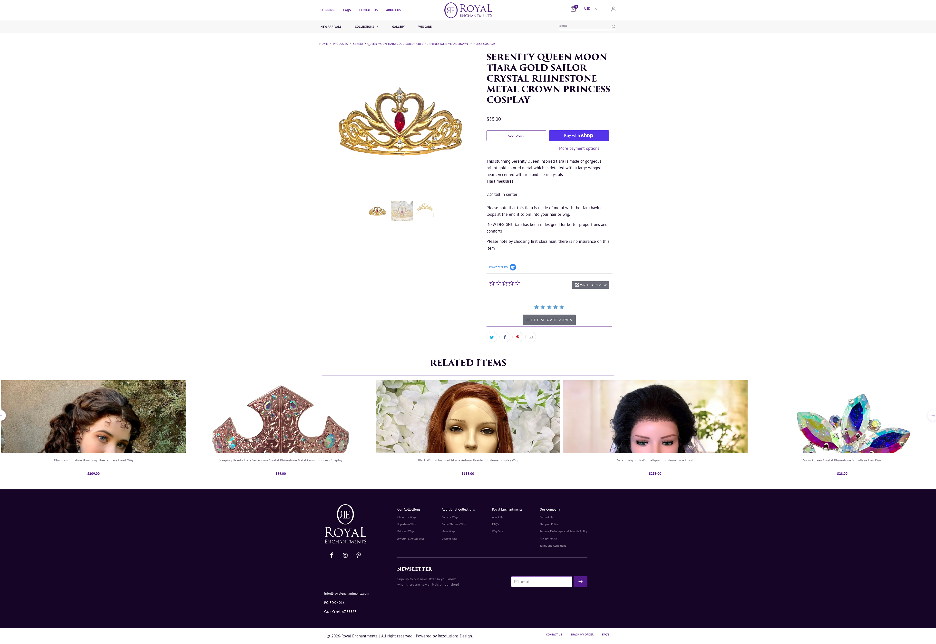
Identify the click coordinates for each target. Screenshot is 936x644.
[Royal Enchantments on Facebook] (332, 555)
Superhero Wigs (406, 524)
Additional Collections (458, 509)
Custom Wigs (450, 538)
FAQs (347, 10)
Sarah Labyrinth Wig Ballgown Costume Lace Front (655, 416)
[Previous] (319, 99)
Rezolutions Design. (455, 636)
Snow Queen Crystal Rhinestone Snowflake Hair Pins (842, 416)
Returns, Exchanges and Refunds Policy (563, 531)
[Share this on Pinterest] (517, 337)
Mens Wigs (448, 531)
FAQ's (495, 524)
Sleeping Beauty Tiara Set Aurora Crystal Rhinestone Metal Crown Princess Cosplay (280, 416)
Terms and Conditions (553, 545)
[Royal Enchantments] (468, 10)
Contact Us (368, 10)
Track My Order (582, 634)
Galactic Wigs (450, 517)
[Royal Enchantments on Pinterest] (358, 555)
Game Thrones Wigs (454, 524)
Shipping (328, 10)
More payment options (579, 148)
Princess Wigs (405, 531)
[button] (590, 285)
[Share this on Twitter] (492, 337)
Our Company (550, 509)
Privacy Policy (548, 538)
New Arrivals (331, 27)
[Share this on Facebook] (504, 337)
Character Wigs (406, 517)
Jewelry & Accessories (410, 538)
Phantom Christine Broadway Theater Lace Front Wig (93, 416)
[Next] (478, 99)
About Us (393, 10)
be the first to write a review (549, 320)
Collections (365, 27)
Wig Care (425, 27)
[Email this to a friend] (530, 337)
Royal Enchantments (507, 509)
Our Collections (408, 509)
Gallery (398, 27)
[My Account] (613, 10)
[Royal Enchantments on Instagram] (345, 555)
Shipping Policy (549, 524)
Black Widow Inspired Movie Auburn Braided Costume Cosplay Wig (468, 416)
